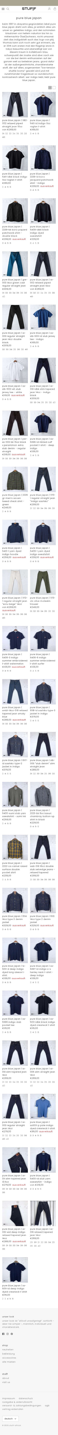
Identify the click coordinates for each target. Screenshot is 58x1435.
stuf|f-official (15, 1425)
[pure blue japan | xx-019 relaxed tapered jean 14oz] (43, 1213)
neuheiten (8, 1349)
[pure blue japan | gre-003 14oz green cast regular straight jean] (15, 264)
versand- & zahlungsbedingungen (21, 1405)
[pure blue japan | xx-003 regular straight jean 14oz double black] (15, 317)
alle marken (9, 1361)
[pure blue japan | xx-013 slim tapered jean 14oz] (15, 1053)
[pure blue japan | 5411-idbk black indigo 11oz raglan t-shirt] (15, 158)
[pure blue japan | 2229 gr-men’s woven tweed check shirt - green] (15, 479)
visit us (6, 1382)
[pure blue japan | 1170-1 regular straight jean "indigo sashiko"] (43, 479)
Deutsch (8, 1418)
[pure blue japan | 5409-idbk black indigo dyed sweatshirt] (43, 211)
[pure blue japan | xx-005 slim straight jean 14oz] (43, 1053)
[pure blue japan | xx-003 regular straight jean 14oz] (15, 1106)
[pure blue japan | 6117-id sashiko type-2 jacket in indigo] (15, 744)
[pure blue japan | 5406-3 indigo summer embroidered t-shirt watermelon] (15, 638)
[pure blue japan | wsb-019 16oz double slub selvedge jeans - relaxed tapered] (43, 847)
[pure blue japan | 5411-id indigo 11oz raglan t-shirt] (43, 104)
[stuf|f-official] (29, 9)
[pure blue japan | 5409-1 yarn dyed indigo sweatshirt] (43, 532)
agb (47, 1405)
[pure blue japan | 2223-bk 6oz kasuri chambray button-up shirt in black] (43, 794)
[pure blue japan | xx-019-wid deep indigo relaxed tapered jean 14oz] (15, 1213)
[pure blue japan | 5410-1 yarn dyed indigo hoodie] (15, 532)
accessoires (9, 1357)
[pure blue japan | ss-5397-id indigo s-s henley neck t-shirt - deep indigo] (43, 950)
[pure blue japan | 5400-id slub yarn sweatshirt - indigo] (43, 1160)
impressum (8, 1398)
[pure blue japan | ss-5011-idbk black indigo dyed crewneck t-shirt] (43, 1003)
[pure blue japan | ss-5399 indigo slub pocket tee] (15, 1003)
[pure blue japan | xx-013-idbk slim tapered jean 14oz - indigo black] (43, 370)
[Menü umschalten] (3, 9)
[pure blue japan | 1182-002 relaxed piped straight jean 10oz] (15, 104)
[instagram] (7, 1334)
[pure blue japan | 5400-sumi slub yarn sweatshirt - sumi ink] (15, 794)
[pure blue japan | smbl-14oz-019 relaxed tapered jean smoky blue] (15, 691)
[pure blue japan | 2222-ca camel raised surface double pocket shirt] (15, 847)
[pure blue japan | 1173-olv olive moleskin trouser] (43, 582)
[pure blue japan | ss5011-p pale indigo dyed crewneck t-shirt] (43, 1106)
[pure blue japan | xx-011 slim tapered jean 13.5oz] (15, 1160)
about (5, 1378)
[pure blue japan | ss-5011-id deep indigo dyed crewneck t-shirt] (15, 1270)
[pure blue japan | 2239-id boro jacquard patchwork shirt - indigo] (43, 158)
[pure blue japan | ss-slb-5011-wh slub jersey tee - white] (15, 370)
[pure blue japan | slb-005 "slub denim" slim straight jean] (43, 744)
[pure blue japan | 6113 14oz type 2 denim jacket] (43, 900)
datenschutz (26, 1398)
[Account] (49, 9)
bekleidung (8, 1353)
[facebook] (3, 1334)
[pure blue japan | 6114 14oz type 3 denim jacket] (15, 900)
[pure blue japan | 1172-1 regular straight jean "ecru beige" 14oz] (15, 582)
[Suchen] (9, 9)
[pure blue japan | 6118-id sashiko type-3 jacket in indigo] (43, 691)
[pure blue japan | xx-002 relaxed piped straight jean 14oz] (43, 264)
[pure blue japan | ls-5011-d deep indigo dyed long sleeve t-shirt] (15, 950)
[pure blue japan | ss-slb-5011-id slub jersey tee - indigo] (43, 317)
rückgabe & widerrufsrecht (17, 1402)
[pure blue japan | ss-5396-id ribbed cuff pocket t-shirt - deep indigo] (43, 423)
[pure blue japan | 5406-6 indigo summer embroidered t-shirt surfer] (43, 638)
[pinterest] (12, 1334)
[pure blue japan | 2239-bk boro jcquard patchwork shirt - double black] (15, 211)
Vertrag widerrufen (12, 1409)
